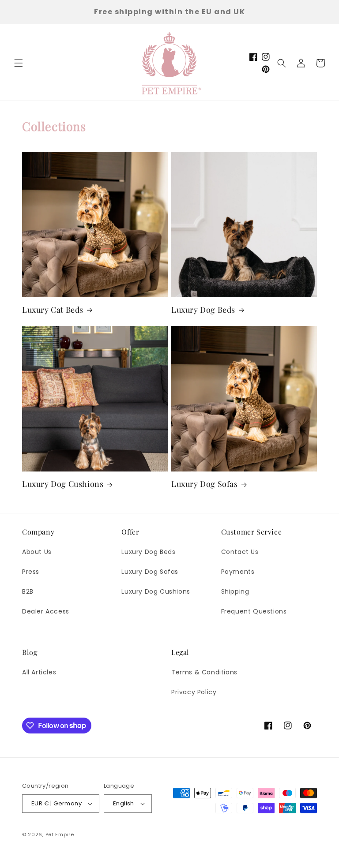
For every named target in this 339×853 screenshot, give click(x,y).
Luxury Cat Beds (52, 310)
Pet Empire (59, 834)
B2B (28, 591)
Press (30, 571)
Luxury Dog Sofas (204, 484)
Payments (238, 571)
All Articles (39, 672)
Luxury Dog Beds (203, 310)
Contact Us (240, 551)
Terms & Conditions (204, 672)
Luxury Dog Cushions (62, 484)
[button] (18, 63)
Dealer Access (45, 611)
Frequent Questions (254, 611)
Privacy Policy (193, 692)
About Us (37, 551)
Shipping (235, 591)
